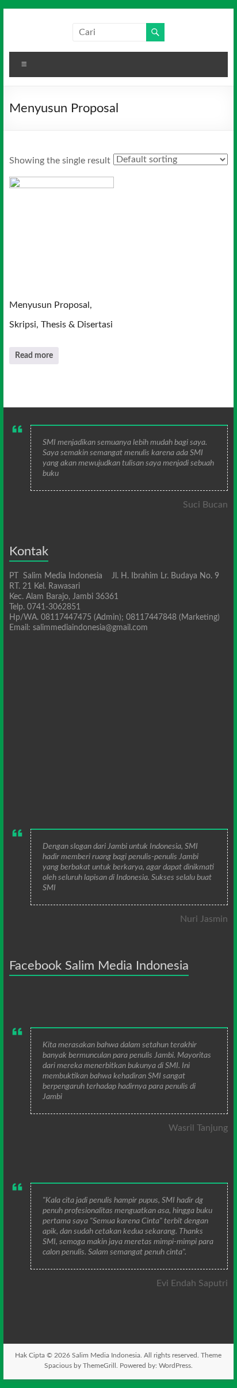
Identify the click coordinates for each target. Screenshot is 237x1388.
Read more (34, 356)
